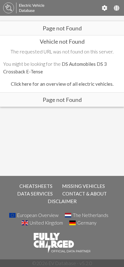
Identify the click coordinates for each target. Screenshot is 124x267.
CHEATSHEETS (35, 186)
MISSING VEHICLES (83, 186)
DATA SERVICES (35, 193)
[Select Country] (116, 8)
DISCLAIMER (62, 201)
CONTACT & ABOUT (84, 193)
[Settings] (104, 8)
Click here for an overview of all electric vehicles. (62, 84)
